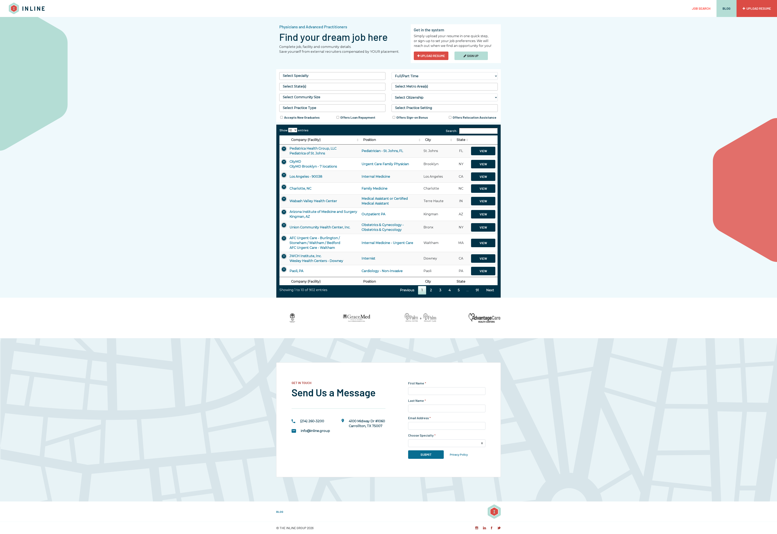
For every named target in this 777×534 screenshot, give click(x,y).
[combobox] (332, 76)
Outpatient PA (373, 214)
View (483, 151)
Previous (407, 290)
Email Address (419, 418)
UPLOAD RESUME (432, 56)
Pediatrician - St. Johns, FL (382, 151)
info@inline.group (315, 431)
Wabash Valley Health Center (313, 201)
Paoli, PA (296, 271)
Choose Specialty (422, 435)
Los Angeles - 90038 (306, 176)
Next (490, 290)
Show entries (293, 130)
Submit (426, 454)
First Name (417, 383)
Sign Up (472, 56)
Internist (368, 258)
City (428, 140)
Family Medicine (374, 188)
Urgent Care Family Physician (385, 164)
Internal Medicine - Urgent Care (387, 243)
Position (369, 140)
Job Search (701, 8)
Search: (451, 131)
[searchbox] (332, 75)
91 (477, 290)
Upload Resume (758, 8)
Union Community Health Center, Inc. (320, 227)
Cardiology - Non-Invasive (382, 271)
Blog (726, 8)
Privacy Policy (459, 454)
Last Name (417, 400)
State (461, 140)
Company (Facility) (306, 140)
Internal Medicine (376, 176)
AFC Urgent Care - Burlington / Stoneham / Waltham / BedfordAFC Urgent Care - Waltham (315, 243)
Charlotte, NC (300, 188)
